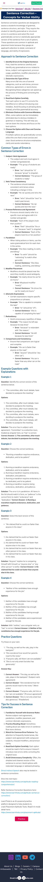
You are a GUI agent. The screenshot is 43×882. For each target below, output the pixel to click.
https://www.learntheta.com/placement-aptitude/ (21, 812)
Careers (26, 866)
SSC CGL (28, 8)
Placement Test (38, 8)
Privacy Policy (27, 869)
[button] (37, 3)
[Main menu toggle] (4, 3)
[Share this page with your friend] (19, 878)
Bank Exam (19, 8)
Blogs (17, 866)
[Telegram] (32, 857)
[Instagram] (11, 857)
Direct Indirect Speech (10, 770)
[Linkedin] (18, 857)
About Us (8, 866)
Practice (21, 819)
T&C (16, 869)
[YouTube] (25, 857)
